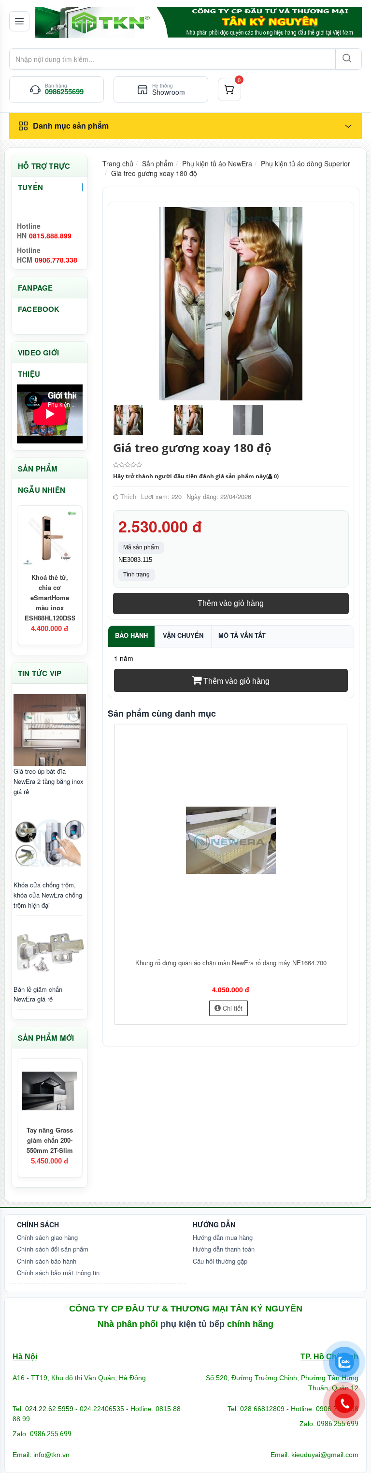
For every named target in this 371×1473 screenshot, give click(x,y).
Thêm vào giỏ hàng (231, 603)
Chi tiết (232, 1008)
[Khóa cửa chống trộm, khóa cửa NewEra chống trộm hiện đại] (50, 844)
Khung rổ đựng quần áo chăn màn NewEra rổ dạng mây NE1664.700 (231, 962)
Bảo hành (131, 635)
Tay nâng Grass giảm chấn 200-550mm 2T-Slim (50, 1140)
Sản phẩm (157, 163)
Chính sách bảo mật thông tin (58, 1272)
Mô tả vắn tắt (242, 635)
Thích (127, 496)
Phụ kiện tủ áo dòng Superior (305, 163)
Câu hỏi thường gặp (220, 1261)
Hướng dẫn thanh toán (224, 1248)
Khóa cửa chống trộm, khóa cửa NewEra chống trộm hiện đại (48, 895)
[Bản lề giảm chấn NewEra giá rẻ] (50, 952)
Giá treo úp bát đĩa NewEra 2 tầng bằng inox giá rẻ (49, 781)
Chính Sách (38, 1224)
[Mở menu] (19, 21)
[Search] (346, 59)
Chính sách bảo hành (46, 1261)
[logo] (198, 22)
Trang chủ (117, 163)
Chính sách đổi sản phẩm (52, 1248)
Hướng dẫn (214, 1224)
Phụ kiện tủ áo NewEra (217, 163)
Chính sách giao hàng (47, 1237)
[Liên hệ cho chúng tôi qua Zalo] (345, 1362)
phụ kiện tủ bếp (192, 1324)
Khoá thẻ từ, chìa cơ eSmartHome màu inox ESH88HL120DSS (50, 597)
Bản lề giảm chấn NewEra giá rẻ (38, 994)
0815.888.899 (50, 235)
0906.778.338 (56, 260)
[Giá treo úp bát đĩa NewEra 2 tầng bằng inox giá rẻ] (50, 730)
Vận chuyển (183, 635)
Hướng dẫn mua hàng (223, 1237)
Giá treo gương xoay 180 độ (154, 173)
